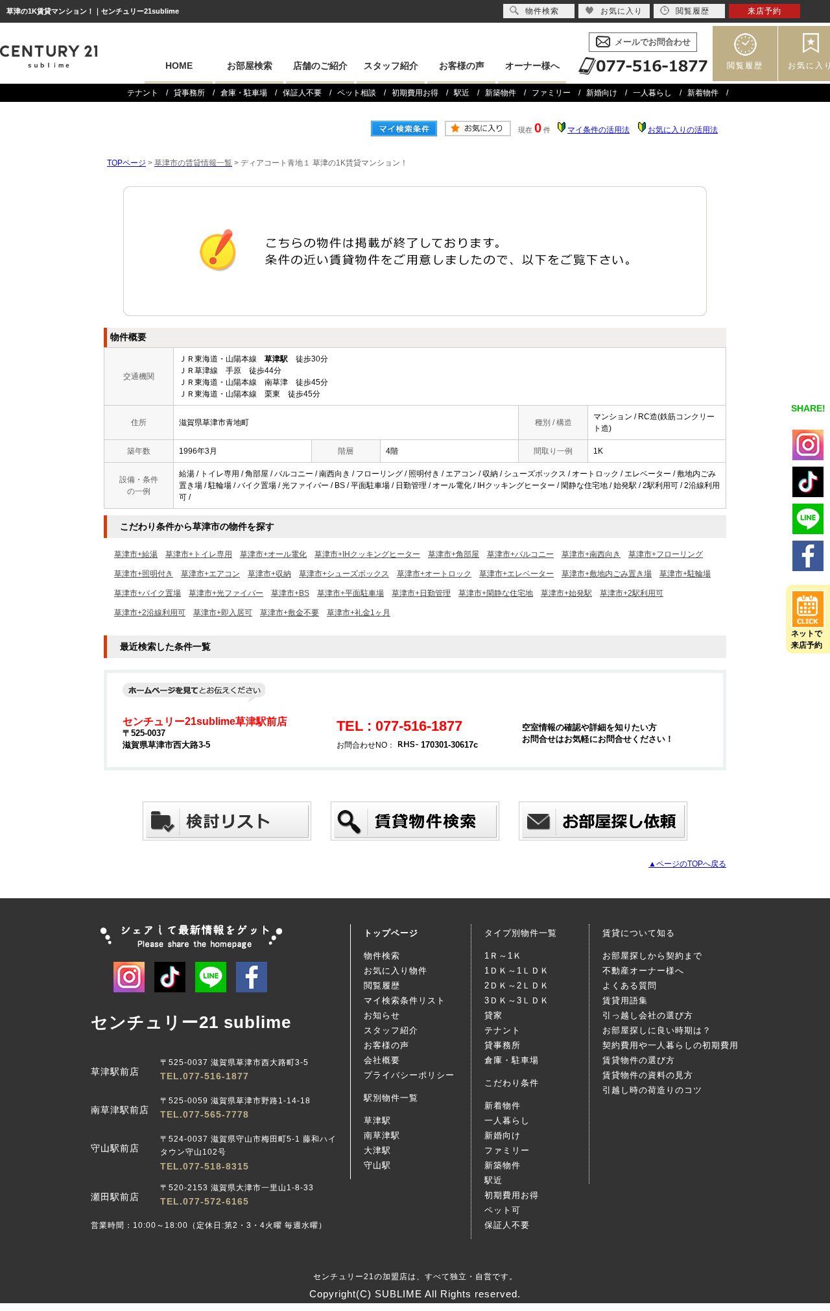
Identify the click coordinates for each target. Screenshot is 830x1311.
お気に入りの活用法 (683, 129)
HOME (179, 65)
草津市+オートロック (434, 573)
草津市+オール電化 (273, 554)
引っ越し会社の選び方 (647, 1015)
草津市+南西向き (591, 554)
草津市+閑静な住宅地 (495, 593)
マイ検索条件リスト (404, 1000)
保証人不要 (302, 92)
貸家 (493, 1015)
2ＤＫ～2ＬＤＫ (516, 985)
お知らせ (382, 1015)
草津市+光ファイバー (226, 593)
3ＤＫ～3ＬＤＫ (516, 1000)
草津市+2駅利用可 (631, 593)
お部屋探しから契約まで (652, 956)
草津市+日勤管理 (421, 593)
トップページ (391, 933)
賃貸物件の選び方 (638, 1060)
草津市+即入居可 (222, 612)
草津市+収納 (269, 573)
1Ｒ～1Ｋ (503, 956)
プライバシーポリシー (409, 1075)
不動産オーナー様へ (643, 970)
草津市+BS (290, 593)
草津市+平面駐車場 (350, 593)
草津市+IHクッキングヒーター (367, 554)
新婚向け (601, 92)
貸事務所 (189, 92)
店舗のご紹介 (320, 65)
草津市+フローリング (665, 554)
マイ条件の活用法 (598, 129)
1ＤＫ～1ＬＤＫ (516, 970)
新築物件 (500, 92)
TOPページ (126, 162)
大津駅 (377, 1150)
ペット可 (502, 1210)
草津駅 (377, 1120)
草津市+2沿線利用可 (149, 612)
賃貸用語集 (625, 1000)
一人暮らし (652, 92)
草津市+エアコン (210, 573)
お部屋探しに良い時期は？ (656, 1030)
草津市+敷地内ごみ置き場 (607, 573)
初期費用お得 (415, 92)
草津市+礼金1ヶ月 (358, 612)
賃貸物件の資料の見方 (647, 1075)
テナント (142, 92)
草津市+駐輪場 (685, 573)
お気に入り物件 (395, 970)
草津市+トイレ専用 (198, 554)
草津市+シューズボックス (344, 573)
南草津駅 (382, 1135)
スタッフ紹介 (391, 65)
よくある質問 (629, 985)
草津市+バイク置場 (147, 593)
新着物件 (702, 92)
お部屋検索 (249, 65)
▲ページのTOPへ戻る (687, 863)
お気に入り (621, 11)
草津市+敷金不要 (289, 612)
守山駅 (377, 1165)
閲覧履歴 (745, 65)
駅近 (461, 92)
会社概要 (382, 1060)
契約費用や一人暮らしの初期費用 (670, 1045)
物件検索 (382, 956)
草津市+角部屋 (453, 554)
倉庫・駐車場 (243, 92)
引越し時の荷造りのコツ (652, 1090)
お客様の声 (461, 65)
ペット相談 (356, 92)
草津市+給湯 (136, 554)
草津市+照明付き (143, 573)
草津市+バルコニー (520, 554)
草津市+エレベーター (516, 573)
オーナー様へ (532, 65)
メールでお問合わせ (653, 42)
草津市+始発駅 (566, 593)
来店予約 (764, 11)
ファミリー (551, 92)
